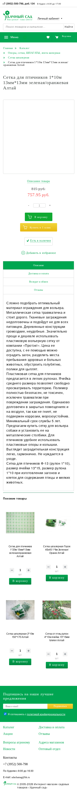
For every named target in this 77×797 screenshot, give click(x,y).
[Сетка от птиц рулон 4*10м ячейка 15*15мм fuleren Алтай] (57, 610)
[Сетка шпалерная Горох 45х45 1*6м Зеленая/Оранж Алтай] (57, 523)
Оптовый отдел (49, 749)
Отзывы (38, 289)
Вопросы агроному (16, 742)
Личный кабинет (48, 18)
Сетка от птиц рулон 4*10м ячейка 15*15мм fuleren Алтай (56, 637)
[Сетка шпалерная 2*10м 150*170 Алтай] (20, 610)
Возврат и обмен (38, 281)
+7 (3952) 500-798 (15, 764)
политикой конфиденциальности (46, 714)
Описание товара (38, 181)
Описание (38, 265)
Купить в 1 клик (40, 227)
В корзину (41, 217)
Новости (9, 749)
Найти (69, 26)
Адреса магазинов (51, 742)
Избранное (36, 37)
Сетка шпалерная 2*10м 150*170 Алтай (20, 635)
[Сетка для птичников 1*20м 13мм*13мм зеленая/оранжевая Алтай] (20, 523)
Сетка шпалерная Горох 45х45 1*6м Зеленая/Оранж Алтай (56, 549)
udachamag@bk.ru (20, 777)
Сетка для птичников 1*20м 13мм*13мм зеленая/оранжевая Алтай (20, 551)
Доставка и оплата (38, 273)
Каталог (8, 727)
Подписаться (60, 706)
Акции (8, 733)
